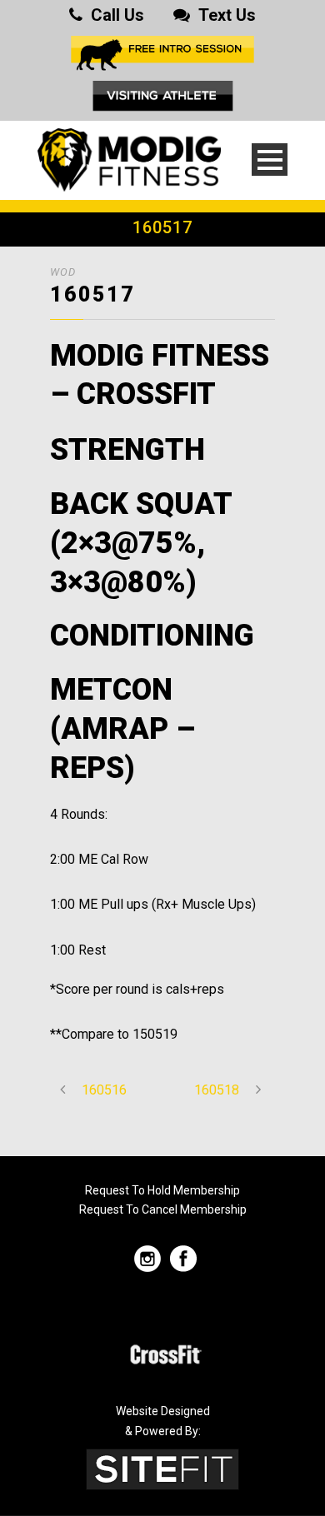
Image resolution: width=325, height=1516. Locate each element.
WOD (63, 272)
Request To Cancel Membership (163, 1209)
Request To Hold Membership (162, 1190)
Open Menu (270, 159)
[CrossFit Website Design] (162, 1468)
